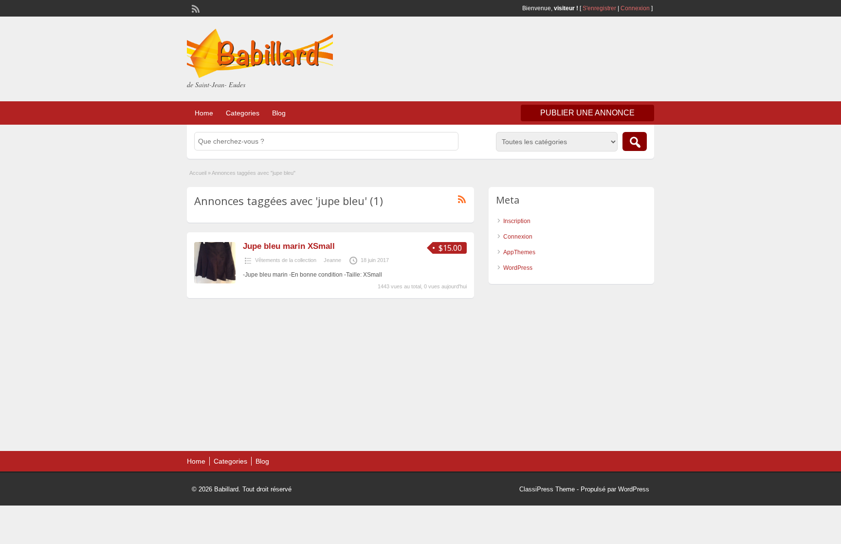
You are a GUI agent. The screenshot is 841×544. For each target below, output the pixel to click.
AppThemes (519, 252)
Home (204, 113)
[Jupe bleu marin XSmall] (215, 281)
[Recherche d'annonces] (634, 141)
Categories (242, 113)
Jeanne (332, 260)
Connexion (636, 8)
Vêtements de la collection (285, 260)
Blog (279, 113)
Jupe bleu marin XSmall (289, 246)
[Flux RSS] (195, 8)
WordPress (517, 267)
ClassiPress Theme (547, 489)
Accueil (197, 173)
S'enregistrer (599, 8)
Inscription (516, 221)
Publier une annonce (587, 113)
